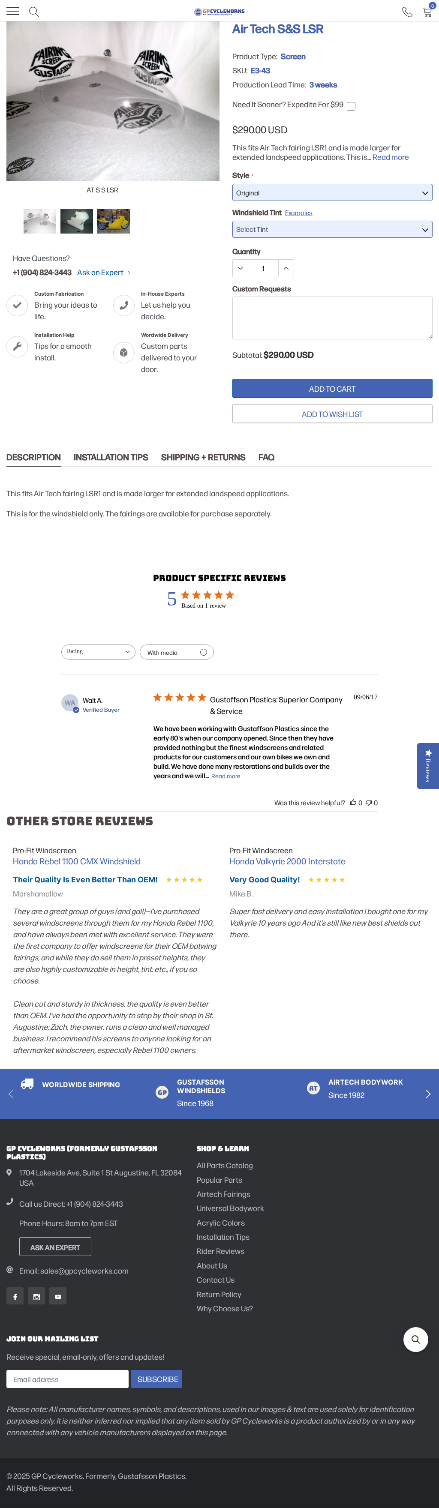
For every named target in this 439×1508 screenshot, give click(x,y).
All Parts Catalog (225, 1165)
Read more (391, 157)
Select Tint (252, 229)
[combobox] (98, 652)
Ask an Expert (101, 272)
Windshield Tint (272, 212)
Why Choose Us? (225, 1308)
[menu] (12, 11)
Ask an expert (55, 1247)
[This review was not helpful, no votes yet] (369, 802)
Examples (299, 212)
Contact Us (216, 1279)
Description (33, 457)
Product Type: (254, 56)
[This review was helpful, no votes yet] (353, 802)
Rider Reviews (220, 1251)
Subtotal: (247, 355)
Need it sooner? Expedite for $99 (287, 104)
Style (242, 175)
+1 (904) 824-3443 (42, 271)
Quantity (246, 251)
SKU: (239, 70)
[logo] (219, 11)
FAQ (266, 457)
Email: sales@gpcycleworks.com (74, 1270)
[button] (415, 1339)
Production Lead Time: (269, 84)
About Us (212, 1265)
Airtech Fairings (223, 1194)
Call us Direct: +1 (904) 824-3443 (71, 1203)
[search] (34, 11)
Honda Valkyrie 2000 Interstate (287, 861)
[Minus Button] (240, 268)
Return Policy (219, 1294)
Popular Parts (219, 1179)
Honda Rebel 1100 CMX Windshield (77, 861)
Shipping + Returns (203, 457)
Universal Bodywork (230, 1208)
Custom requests (261, 288)
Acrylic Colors (221, 1222)
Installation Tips (111, 457)
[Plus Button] (286, 268)
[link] (407, 11)
